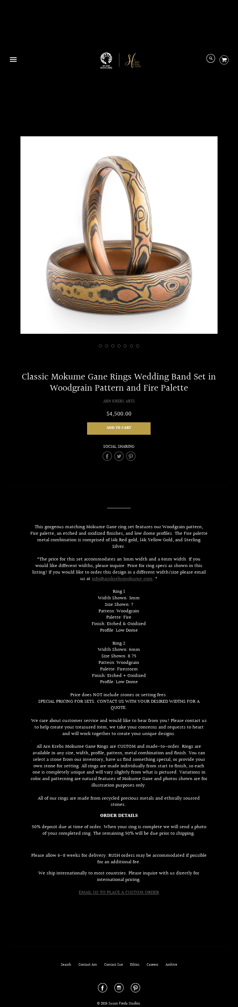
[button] (119, 428)
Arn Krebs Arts (119, 401)
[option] (119, 235)
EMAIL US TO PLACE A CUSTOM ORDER (119, 892)
